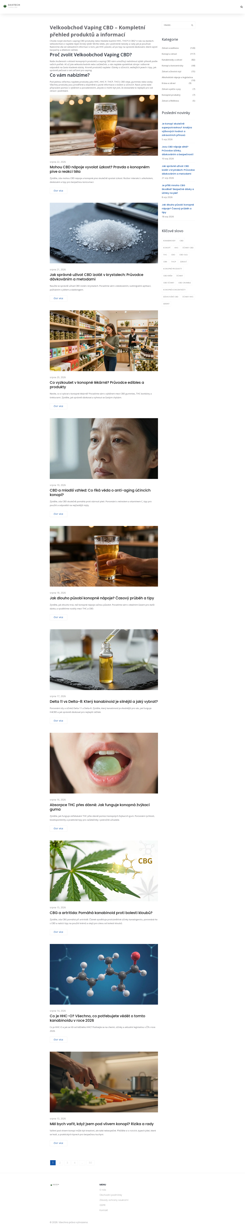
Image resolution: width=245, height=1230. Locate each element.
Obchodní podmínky (111, 1194)
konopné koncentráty (174, 289)
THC (165, 254)
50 (90, 1163)
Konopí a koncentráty (178, 65)
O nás (103, 1189)
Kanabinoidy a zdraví (178, 59)
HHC (176, 247)
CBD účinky (168, 282)
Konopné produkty (178, 95)
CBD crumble (184, 282)
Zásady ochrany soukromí (114, 1200)
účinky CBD (187, 247)
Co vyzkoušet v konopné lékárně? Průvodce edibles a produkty (97, 384)
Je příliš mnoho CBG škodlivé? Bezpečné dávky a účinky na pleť (178, 189)
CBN (165, 261)
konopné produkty (172, 268)
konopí (166, 247)
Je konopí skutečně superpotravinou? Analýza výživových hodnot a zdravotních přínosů (177, 129)
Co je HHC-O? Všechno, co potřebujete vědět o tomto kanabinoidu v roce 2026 (97, 1018)
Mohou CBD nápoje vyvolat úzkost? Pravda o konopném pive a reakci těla (100, 169)
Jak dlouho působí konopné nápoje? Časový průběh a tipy (102, 598)
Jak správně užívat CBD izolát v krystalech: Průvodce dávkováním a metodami (96, 277)
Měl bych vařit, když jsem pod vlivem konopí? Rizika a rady (102, 1124)
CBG (173, 254)
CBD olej (183, 254)
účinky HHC (187, 296)
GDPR (102, 1205)
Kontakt (104, 1210)
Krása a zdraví (177, 83)
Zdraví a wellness (178, 48)
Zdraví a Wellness (178, 100)
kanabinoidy (169, 240)
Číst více (58, 190)
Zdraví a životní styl (178, 71)
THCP (173, 261)
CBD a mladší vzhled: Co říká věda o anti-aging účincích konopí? (100, 492)
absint (166, 303)
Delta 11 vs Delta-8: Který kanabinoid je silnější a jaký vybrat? (104, 701)
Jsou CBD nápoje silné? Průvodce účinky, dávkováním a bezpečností (177, 150)
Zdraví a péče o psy (178, 89)
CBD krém (167, 275)
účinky (179, 275)
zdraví (183, 261)
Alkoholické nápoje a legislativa (178, 77)
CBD (181, 240)
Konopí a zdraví (178, 53)
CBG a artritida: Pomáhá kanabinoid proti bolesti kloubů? (101, 913)
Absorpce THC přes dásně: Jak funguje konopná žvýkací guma (100, 807)
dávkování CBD (170, 296)
